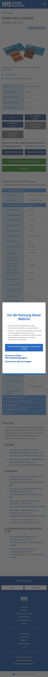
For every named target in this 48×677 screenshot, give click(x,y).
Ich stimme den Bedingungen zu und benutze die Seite (24, 347)
